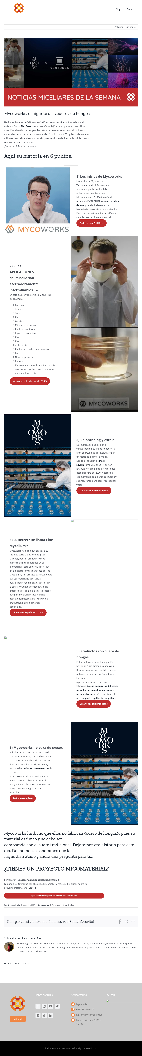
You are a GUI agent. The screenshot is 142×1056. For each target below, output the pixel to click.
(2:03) (28, 612)
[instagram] (127, 1)
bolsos (90, 686)
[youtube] (132, 1)
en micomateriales (54, 895)
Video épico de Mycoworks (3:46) (30, 381)
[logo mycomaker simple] (18, 3)
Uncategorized (43, 905)
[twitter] (137, 1)
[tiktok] (44, 1015)
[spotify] (38, 1015)
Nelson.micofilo (13, 905)
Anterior (119, 26)
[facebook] (122, 1)
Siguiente (131, 26)
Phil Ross (26, 126)
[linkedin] (50, 1015)
